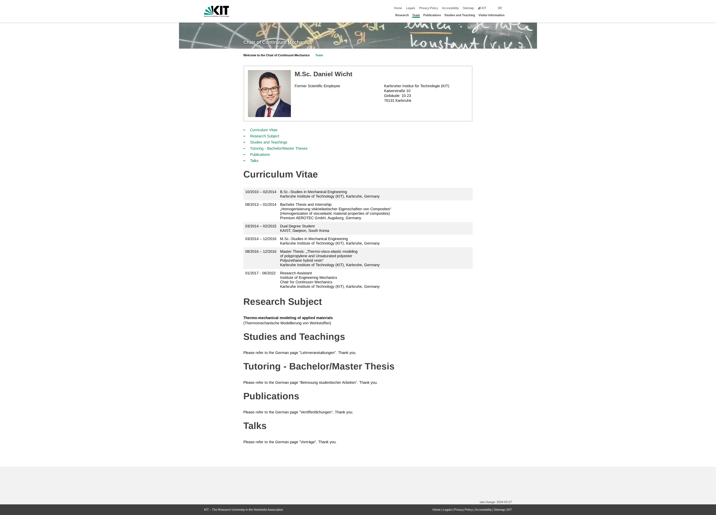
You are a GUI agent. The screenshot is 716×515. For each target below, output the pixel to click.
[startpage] (510, 15)
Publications (432, 15)
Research (402, 15)
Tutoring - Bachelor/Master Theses (278, 148)
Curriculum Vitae (263, 130)
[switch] (510, 8)
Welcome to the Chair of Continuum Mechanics (276, 55)
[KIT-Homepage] (216, 11)
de (500, 8)
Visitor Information (491, 15)
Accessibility (450, 8)
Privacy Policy (428, 8)
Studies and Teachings (268, 142)
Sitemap (468, 8)
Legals (410, 8)
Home (398, 8)
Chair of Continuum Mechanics (277, 42)
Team (416, 15)
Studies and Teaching (459, 15)
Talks (254, 161)
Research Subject (264, 136)
